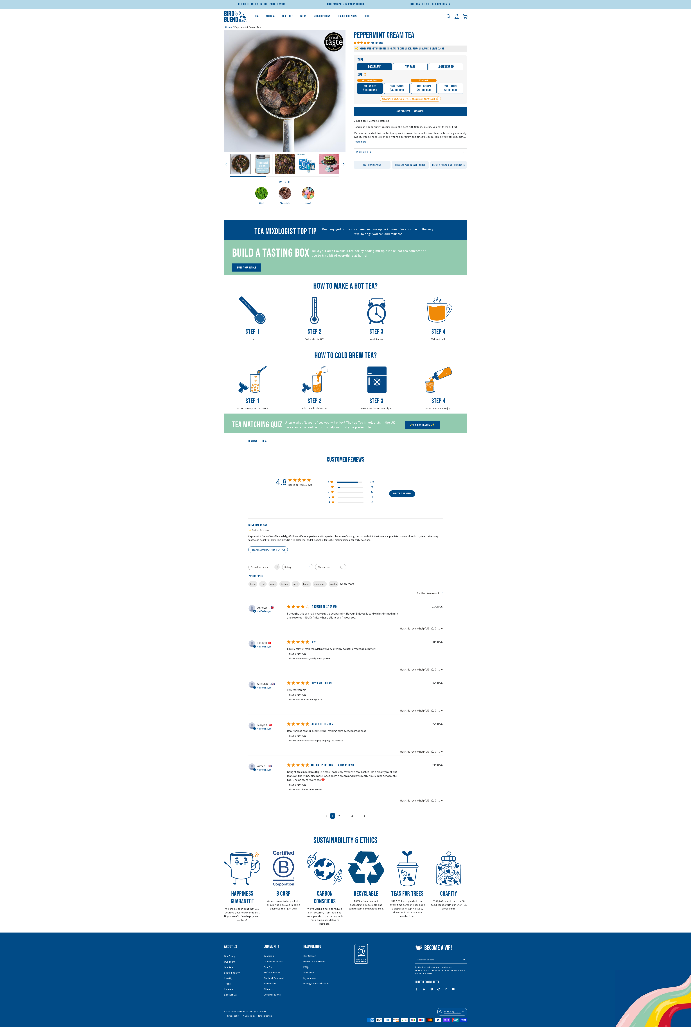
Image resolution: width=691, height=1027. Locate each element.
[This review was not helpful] (439, 628)
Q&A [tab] (264, 441)
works (333, 584)
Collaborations (272, 994)
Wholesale (270, 983)
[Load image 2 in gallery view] (263, 164)
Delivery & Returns (314, 961)
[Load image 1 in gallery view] (240, 164)
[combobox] (297, 567)
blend (306, 584)
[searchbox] (261, 567)
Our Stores (309, 956)
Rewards (269, 956)
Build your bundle (246, 267)
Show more (347, 584)
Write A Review (402, 493)
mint (295, 584)
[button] (448, 16)
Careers (228, 989)
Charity (228, 978)
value (273, 584)
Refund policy (233, 1016)
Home (228, 27)
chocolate (319, 584)
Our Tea (228, 967)
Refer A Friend (272, 972)
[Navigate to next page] (365, 816)
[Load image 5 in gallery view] (329, 164)
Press (227, 983)
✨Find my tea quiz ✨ (422, 425)
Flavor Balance (421, 48)
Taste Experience (402, 48)
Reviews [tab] (252, 441)
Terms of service (265, 1016)
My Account (310, 978)
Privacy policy (249, 1016)
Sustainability (232, 972)
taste (253, 584)
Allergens (309, 972)
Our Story (229, 956)
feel (263, 584)
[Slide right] (344, 164)
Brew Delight (437, 48)
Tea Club (268, 967)
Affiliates (269, 989)
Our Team (229, 961)
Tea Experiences (273, 961)
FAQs (306, 967)
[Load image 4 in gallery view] (307, 164)
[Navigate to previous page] (326, 816)
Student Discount (274, 978)
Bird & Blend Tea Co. (240, 1011)
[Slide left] (226, 164)
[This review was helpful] (433, 628)
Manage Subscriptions (316, 983)
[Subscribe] (465, 959)
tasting (284, 584)
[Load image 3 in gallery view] (285, 164)
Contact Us (230, 994)
